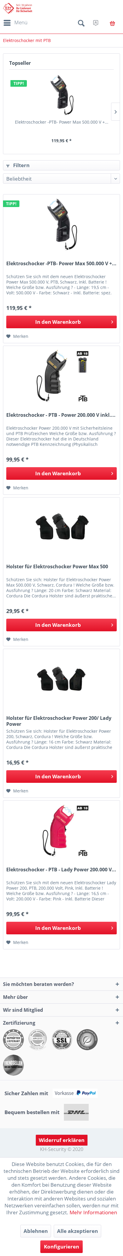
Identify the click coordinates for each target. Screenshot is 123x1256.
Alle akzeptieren (77, 1230)
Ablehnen (36, 1230)
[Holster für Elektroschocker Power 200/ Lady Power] (61, 679)
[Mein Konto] (96, 23)
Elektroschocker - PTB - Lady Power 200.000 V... (61, 870)
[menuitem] (14, 23)
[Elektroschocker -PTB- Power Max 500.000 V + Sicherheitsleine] (61, 95)
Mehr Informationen (93, 1212)
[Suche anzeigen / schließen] (81, 24)
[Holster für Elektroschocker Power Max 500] (61, 527)
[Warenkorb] (112, 23)
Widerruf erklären (61, 1140)
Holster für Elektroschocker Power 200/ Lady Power (58, 721)
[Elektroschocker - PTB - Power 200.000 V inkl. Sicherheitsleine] (61, 376)
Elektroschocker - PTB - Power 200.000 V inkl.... (61, 415)
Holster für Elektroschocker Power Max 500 (57, 566)
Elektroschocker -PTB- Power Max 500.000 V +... (61, 122)
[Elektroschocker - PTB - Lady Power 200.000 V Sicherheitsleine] (61, 831)
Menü (20, 22)
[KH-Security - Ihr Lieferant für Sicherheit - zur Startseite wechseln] (17, 8)
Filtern (21, 165)
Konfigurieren (61, 1246)
